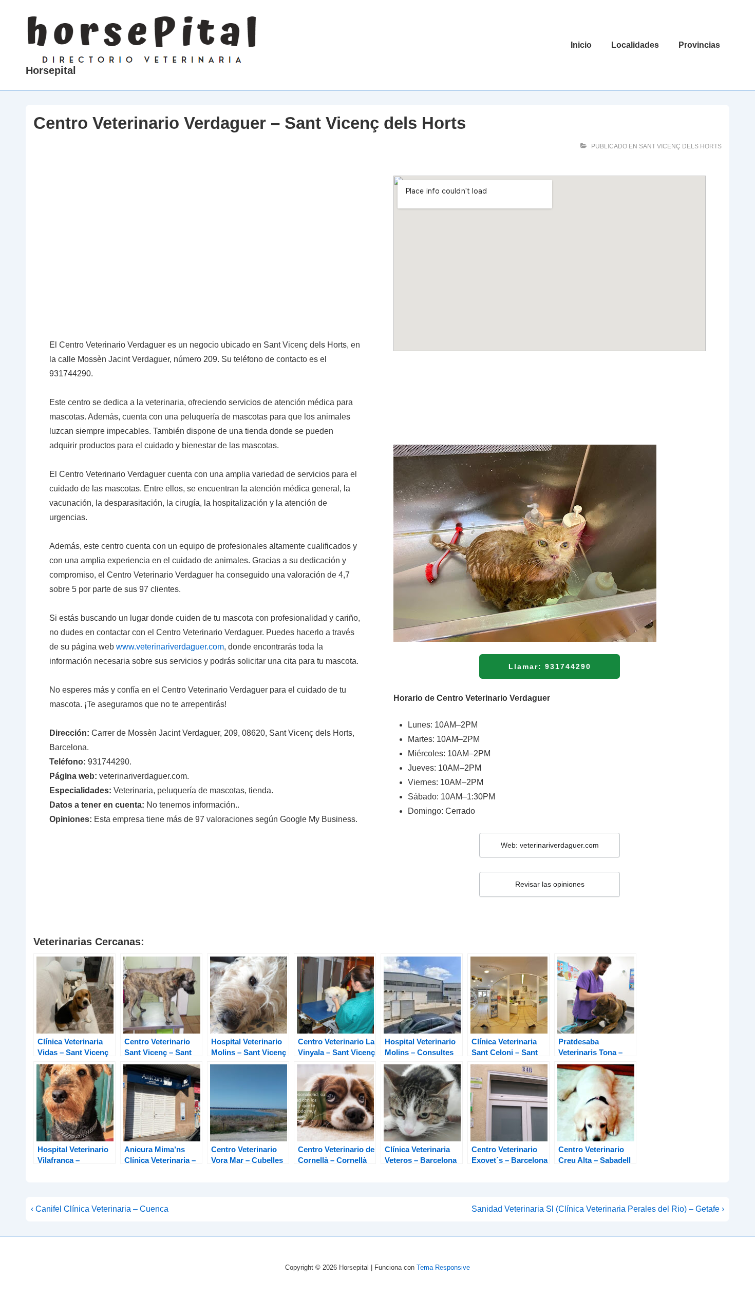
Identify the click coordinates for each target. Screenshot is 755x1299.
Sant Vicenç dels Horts (680, 146)
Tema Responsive (443, 1267)
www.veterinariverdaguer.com (170, 646)
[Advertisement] (205, 251)
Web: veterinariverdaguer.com (550, 845)
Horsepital (51, 70)
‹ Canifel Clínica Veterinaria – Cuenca (99, 1209)
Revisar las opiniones (549, 884)
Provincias (699, 45)
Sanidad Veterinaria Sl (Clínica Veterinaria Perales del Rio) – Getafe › (597, 1209)
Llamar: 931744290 (549, 666)
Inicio (581, 45)
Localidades (635, 45)
